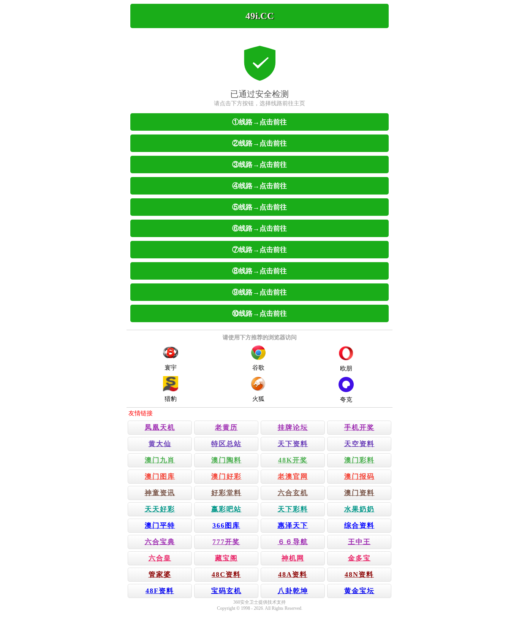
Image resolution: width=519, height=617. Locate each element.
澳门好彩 (226, 476)
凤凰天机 (160, 427)
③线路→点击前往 (259, 164)
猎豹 (171, 399)
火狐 (258, 399)
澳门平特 (160, 525)
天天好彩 (160, 509)
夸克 (346, 399)
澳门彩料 (359, 460)
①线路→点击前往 (259, 122)
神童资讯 (160, 493)
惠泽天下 (293, 525)
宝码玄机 (226, 591)
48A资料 (292, 574)
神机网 (293, 558)
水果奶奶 (359, 509)
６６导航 (293, 542)
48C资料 (226, 574)
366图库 (226, 525)
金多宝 (359, 558)
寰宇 (171, 367)
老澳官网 (293, 476)
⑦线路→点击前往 (259, 249)
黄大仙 (160, 444)
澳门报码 (359, 476)
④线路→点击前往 (259, 186)
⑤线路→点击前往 (259, 207)
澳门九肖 (160, 460)
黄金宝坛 (359, 591)
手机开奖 (359, 427)
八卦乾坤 (293, 591)
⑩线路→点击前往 (259, 313)
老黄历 (226, 427)
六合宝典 (160, 542)
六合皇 (160, 558)
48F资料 (160, 591)
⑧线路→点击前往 (259, 271)
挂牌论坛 (293, 427)
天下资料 (293, 444)
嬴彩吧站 (226, 509)
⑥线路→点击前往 (259, 228)
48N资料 (359, 574)
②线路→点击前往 (259, 143)
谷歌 (258, 367)
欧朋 (346, 368)
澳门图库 (160, 476)
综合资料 (359, 525)
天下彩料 (293, 509)
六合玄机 (293, 493)
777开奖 (226, 542)
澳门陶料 (226, 460)
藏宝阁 (226, 558)
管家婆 (160, 574)
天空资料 (359, 444)
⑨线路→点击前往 (259, 292)
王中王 (359, 542)
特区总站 (226, 444)
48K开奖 (293, 460)
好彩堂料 (226, 493)
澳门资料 (359, 493)
